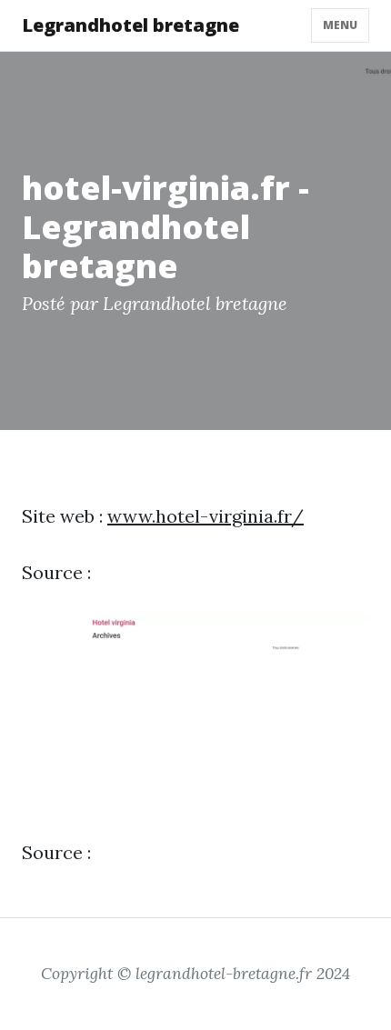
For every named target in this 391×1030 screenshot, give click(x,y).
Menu (340, 25)
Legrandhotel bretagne (130, 25)
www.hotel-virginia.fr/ (205, 516)
